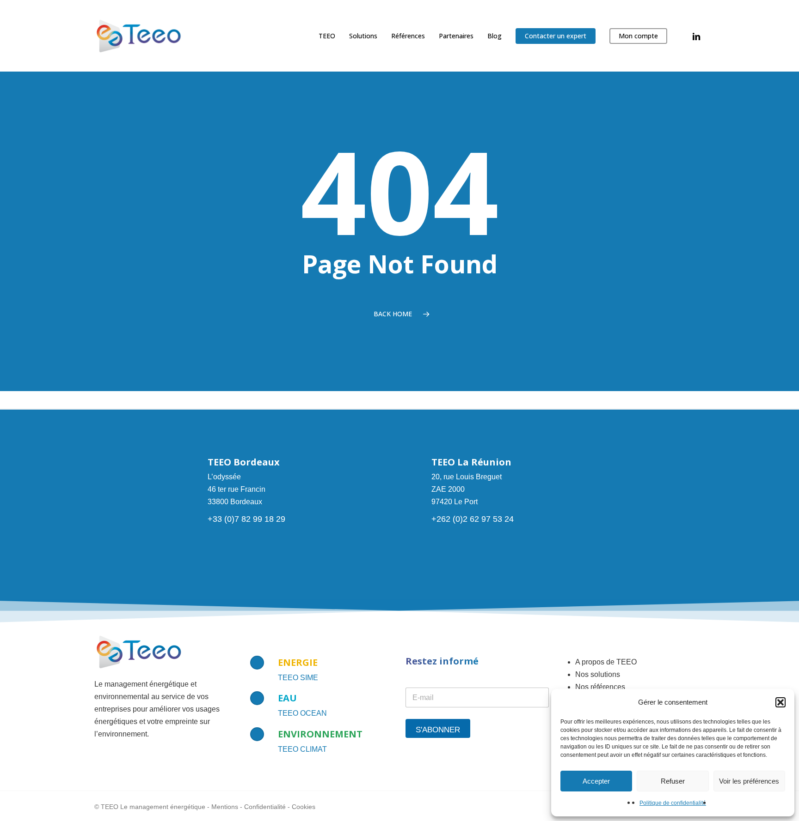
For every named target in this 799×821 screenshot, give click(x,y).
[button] (780, 702)
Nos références (600, 687)
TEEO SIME (298, 678)
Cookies (303, 806)
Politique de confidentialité (672, 803)
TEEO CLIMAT (302, 749)
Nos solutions (597, 674)
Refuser (673, 781)
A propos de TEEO (606, 662)
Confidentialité (265, 806)
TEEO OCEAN (302, 713)
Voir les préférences (749, 781)
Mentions (224, 806)
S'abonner (438, 729)
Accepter (596, 781)
